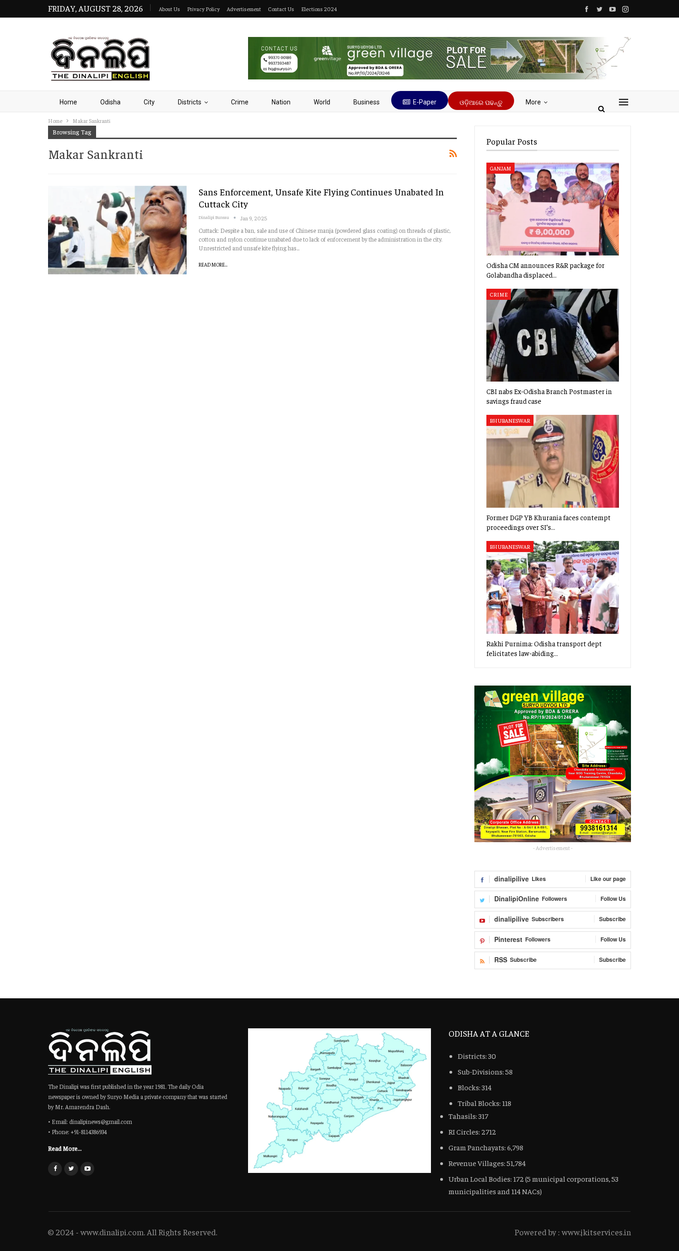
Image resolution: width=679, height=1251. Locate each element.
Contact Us (281, 8)
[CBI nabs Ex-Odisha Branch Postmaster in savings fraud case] (552, 335)
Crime (240, 102)
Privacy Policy (203, 8)
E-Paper (424, 102)
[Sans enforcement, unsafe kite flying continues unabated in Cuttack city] (117, 230)
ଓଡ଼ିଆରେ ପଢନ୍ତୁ (481, 102)
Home (68, 102)
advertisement (244, 8)
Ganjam (500, 168)
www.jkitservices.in (596, 1232)
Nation (281, 102)
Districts (189, 102)
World (322, 102)
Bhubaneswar (510, 420)
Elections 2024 (319, 8)
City (149, 102)
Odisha (110, 102)
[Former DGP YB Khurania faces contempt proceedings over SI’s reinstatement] (552, 461)
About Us (169, 8)
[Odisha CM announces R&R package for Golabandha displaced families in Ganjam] (552, 209)
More (533, 102)
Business (366, 102)
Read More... (213, 264)
